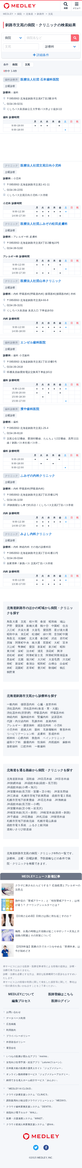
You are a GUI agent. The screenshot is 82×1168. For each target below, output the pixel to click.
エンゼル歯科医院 (33, 342)
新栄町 (19, 663)
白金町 (64, 663)
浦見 (40, 651)
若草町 (30, 667)
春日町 (44, 638)
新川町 (53, 646)
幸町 (9, 663)
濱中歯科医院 (29, 409)
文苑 (23, 621)
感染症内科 (44, 725)
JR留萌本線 (58, 816)
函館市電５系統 (16, 825)
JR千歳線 (12, 816)
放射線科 (12, 746)
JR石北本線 (44, 799)
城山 (62, 621)
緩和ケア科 (14, 742)
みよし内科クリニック (36, 534)
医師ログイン (60, 1000)
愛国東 (19, 625)
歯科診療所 (11, 79)
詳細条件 (42, 55)
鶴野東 (11, 672)
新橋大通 (31, 625)
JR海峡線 (60, 799)
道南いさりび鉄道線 (19, 829)
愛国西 (47, 629)
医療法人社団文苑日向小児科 (40, 165)
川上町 (11, 646)
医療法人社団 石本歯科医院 (39, 79)
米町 (9, 667)
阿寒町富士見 (34, 655)
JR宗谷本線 (62, 778)
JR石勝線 (27, 816)
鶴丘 (62, 667)
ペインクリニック (54, 737)
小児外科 (12, 729)
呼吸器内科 (41, 712)
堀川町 (30, 659)
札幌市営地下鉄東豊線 (21, 799)
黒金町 (11, 659)
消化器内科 (14, 708)
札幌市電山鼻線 (47, 820)
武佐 (54, 638)
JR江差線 (12, 795)
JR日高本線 (44, 778)
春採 (43, 621)
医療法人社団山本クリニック (40, 280)
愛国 (32, 646)
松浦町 (36, 634)
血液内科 (51, 721)
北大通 (33, 638)
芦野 (9, 625)
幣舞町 (22, 646)
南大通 (36, 642)
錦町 (20, 655)
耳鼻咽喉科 (50, 729)
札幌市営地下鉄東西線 (35, 795)
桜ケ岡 (33, 621)
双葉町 (47, 642)
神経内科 (12, 716)
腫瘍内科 (29, 742)
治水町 (30, 651)
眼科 (37, 729)
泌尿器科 (56, 716)
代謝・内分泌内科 (18, 721)
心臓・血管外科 (47, 704)
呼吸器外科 (57, 712)
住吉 (65, 625)
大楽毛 (36, 629)
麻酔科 (67, 742)
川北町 (67, 659)
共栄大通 (23, 629)
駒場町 (53, 667)
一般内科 (12, 704)
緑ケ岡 (47, 634)
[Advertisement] (41, 147)
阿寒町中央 (22, 642)
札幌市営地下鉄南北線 (21, 820)
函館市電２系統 (61, 795)
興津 (60, 651)
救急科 (36, 737)
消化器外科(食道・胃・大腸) (41, 708)
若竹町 (64, 638)
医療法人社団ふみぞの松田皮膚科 (44, 223)
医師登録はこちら (60, 994)
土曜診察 (10, 86)
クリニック (11, 165)
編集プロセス (21, 1000)
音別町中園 (61, 634)
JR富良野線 (61, 791)
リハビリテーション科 (21, 733)
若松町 (11, 655)
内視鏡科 (54, 742)
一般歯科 (40, 746)
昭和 (62, 646)
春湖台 (30, 663)
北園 (20, 659)
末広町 (25, 634)
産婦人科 (26, 729)
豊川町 (42, 667)
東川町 (11, 651)
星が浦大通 (61, 629)
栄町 (20, 651)
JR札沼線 (42, 816)
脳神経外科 (28, 716)
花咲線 (30, 778)
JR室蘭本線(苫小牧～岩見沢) (25, 808)
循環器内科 (28, 704)
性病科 (41, 742)
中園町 (55, 625)
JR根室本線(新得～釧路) (55, 812)
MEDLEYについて (21, 994)
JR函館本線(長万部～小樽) (23, 804)
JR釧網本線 (14, 783)
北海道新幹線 (15, 778)
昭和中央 (12, 634)
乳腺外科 (37, 721)
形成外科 (53, 733)
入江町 (11, 629)
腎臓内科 (42, 716)
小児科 (58, 725)
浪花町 (50, 651)
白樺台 (53, 663)
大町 (57, 642)
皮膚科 (41, 733)
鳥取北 (11, 638)
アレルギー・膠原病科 (21, 725)
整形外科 (65, 729)
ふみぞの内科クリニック (37, 475)
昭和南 (53, 621)
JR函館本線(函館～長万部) (40, 783)
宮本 (65, 642)
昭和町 (42, 663)
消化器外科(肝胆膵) (19, 712)
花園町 (19, 667)
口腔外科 (26, 746)
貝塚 (9, 642)
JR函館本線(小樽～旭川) (22, 787)
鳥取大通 (12, 621)
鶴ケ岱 (44, 625)
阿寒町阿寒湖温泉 (57, 655)
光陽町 (22, 638)
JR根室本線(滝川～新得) (22, 812)
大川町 (42, 659)
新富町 (42, 646)
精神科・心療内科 (18, 737)
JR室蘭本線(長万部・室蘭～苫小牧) (29, 791)
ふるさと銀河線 (38, 825)
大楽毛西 (54, 659)
